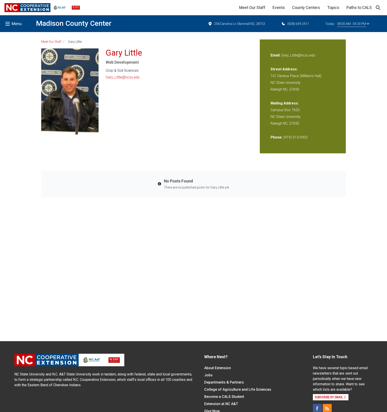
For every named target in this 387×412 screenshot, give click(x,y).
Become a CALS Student (224, 397)
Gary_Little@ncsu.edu (123, 77)
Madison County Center (74, 23)
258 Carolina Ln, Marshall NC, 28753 (239, 24)
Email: (276, 55)
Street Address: (284, 69)
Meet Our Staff (252, 7)
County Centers (306, 7)
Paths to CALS (359, 7)
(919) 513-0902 (295, 137)
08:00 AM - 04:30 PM (351, 24)
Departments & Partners (224, 382)
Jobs (208, 375)
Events (279, 7)
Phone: (276, 137)
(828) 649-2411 (298, 24)
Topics (333, 7)
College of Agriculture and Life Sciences (237, 389)
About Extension (217, 368)
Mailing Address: (285, 103)
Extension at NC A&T (221, 404)
